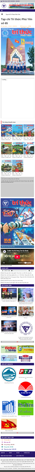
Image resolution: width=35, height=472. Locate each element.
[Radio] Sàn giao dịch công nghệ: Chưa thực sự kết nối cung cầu (16, 273)
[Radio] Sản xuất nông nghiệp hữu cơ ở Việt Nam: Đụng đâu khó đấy (17, 275)
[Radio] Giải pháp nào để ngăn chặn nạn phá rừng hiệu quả (14, 282)
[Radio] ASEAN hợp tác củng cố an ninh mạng (12, 280)
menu (2, 10)
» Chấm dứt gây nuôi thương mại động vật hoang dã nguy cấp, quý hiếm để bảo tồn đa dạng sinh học (17, 179)
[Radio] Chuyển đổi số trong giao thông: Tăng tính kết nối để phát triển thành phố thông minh (17, 277)
